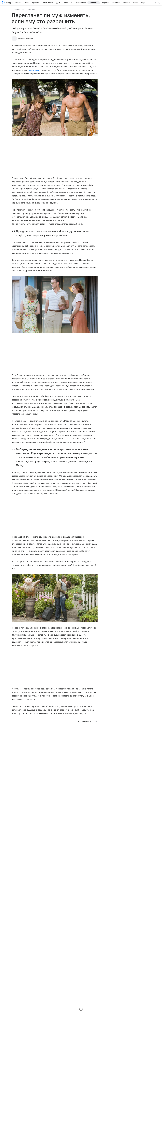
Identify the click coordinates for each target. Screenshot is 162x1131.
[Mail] (3, 2)
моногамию (34, 70)
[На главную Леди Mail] (8, 2)
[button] (55, 108)
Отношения (31, 9)
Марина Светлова (25, 38)
